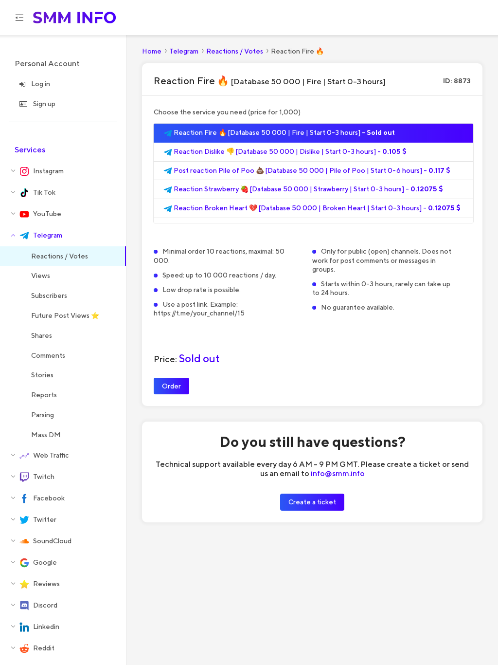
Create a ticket (312, 502)
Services (30, 149)
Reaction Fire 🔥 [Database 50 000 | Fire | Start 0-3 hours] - (283, 132)
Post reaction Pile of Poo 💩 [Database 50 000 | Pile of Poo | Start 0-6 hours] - (311, 170)
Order (171, 386)
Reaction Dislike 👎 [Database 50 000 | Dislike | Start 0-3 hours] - (289, 151)
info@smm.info (338, 473)
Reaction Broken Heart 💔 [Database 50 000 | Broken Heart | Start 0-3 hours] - (316, 207)
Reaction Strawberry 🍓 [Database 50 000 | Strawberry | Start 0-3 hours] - (307, 189)
